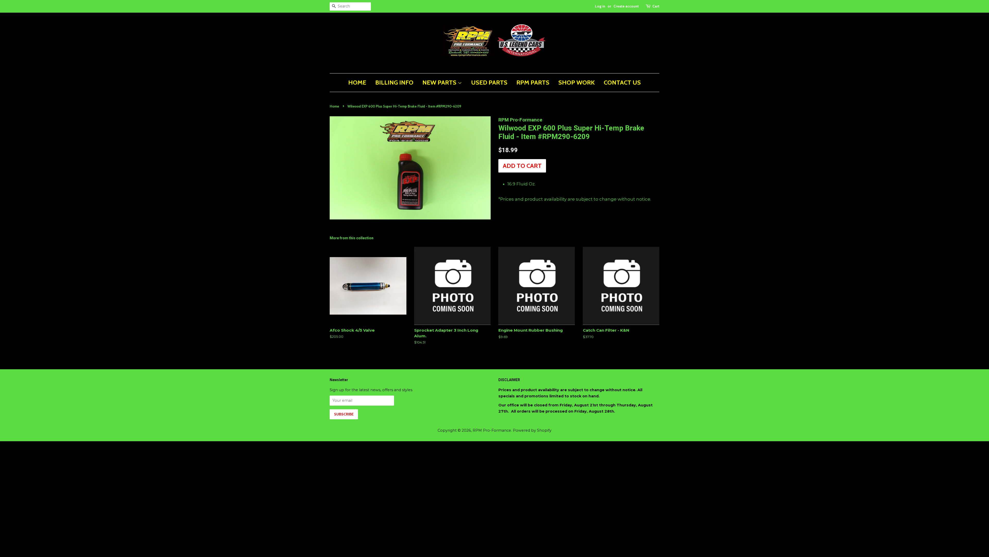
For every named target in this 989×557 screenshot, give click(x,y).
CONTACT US (622, 82)
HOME (357, 82)
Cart (655, 6)
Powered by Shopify (532, 430)
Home (334, 106)
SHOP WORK (576, 82)
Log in (600, 6)
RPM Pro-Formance (492, 430)
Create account (626, 6)
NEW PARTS (440, 82)
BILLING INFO (394, 82)
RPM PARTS (532, 82)
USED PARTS (489, 82)
